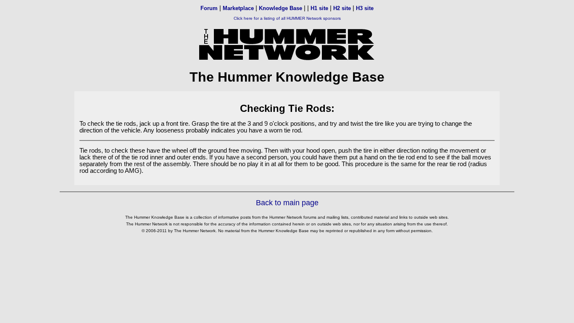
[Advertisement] (287, 259)
